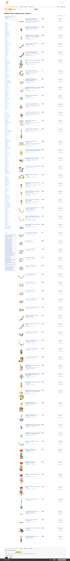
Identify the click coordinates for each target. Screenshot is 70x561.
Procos (6, 149)
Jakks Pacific (7, 102)
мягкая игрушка (7, 251)
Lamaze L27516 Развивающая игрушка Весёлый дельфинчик (31, 537)
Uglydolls (6, 190)
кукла (10, 247)
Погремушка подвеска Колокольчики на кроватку (32, 324)
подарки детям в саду (8, 259)
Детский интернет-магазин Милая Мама (11, 6)
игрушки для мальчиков (8, 244)
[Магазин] (4, 11)
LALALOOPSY (7, 108)
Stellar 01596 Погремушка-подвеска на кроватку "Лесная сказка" (32, 512)
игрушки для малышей (8, 243)
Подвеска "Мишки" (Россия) (30, 290)
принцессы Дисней (8, 261)
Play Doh (6, 145)
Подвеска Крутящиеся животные (31, 70)
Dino (6, 59)
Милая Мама (31, 6)
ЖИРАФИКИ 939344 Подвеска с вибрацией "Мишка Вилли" (32, 382)
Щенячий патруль (8, 227)
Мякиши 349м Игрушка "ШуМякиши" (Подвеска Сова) (31, 96)
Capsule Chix (7, 48)
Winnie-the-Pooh (7, 196)
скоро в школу (7, 267)
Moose (6, 129)
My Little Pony (7, 134)
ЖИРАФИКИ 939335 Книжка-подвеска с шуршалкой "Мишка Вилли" (32, 403)
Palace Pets (7, 139)
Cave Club (6, 50)
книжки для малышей (8, 246)
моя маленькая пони (8, 249)
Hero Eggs (6, 91)
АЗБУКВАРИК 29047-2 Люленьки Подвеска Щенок (32, 487)
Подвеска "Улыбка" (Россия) (30, 249)
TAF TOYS (6, 174)
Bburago (6, 39)
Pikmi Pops (7, 144)
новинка (12, 254)
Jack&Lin (6, 101)
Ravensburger (7, 153)
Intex (6, 97)
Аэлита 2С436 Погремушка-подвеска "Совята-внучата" (31, 520)
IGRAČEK (6, 95)
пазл (9, 256)
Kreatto (6, 107)
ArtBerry (6, 27)
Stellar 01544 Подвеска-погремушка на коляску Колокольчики (32, 316)
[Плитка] (63, 15)
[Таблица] (65, 15)
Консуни (6, 213)
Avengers (6, 28)
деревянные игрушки (8, 241)
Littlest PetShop (7, 116)
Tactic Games (7, 177)
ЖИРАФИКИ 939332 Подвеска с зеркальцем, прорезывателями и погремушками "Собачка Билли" (32, 374)
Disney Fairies (7, 61)
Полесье (6, 216)
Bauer (6, 38)
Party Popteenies (7, 140)
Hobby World (7, 92)
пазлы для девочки (8, 257)
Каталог (10, 9)
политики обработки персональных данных (29, 553)
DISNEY (6, 58)
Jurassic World (7, 103)
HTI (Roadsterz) (7, 87)
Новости (26, 6)
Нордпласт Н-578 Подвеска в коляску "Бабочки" (31, 442)
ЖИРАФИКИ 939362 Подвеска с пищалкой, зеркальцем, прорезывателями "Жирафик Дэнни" (32, 391)
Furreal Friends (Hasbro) (9, 82)
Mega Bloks (7, 124)
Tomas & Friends (7, 182)
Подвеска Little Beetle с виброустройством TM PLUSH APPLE (32, 225)
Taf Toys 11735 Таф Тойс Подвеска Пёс (31, 103)
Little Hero (6, 113)
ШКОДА (6, 224)
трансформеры (7, 268)
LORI (6, 112)
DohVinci (6, 64)
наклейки (11, 251)
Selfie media (7, 161)
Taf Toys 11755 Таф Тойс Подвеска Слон (32, 112)
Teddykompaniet (7, 180)
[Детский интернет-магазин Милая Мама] (7, 3)
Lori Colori (6, 117)
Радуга (6, 218)
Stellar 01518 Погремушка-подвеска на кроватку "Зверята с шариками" (32, 52)
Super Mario (7, 170)
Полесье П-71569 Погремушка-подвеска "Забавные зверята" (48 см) (32, 341)
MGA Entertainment (8, 122)
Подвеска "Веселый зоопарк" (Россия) (32, 307)
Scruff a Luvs (7, 160)
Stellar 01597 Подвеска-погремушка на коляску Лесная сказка (32, 44)
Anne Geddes (7, 24)
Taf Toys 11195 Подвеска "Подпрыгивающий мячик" (32, 60)
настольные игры (7, 254)
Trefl (6, 186)
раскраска (6, 266)
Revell (6, 154)
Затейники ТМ (7, 207)
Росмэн (6, 219)
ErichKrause (7, 70)
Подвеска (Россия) (28, 240)
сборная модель (11, 266)
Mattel (6, 123)
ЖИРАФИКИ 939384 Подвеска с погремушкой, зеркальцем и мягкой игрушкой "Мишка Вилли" (31, 79)
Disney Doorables (7, 60)
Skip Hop (6, 164)
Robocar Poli (7, 155)
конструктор (7, 247)
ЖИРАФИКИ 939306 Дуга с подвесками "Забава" (31, 175)
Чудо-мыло (7, 223)
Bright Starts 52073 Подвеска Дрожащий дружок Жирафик (32, 200)
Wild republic (7, 195)
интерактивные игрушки (8, 245)
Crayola (6, 53)
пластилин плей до (8, 258)
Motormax (6, 133)
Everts (6, 71)
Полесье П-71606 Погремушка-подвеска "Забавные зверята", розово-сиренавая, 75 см (32, 217)
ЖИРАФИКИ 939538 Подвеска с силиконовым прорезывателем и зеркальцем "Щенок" (33, 425)
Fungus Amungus (7, 80)
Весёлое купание (7, 203)
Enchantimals (7, 69)
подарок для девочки (8, 260)
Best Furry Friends (8, 42)
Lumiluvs (6, 119)
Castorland (6, 49)
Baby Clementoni (7, 34)
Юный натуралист (7, 228)
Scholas (6, 159)
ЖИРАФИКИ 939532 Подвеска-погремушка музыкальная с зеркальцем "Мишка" (32, 27)
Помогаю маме (7, 217)
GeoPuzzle (6, 85)
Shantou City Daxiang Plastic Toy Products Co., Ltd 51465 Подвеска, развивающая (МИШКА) (33, 150)
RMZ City (6, 150)
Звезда (6, 208)
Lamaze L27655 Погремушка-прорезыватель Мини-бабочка (33, 528)
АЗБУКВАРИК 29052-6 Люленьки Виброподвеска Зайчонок (30, 450)
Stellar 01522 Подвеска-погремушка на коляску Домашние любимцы (32, 19)
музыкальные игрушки (8, 250)
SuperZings (7, 171)
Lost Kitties (7, 118)
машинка (11, 248)
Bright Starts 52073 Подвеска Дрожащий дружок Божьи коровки (32, 192)
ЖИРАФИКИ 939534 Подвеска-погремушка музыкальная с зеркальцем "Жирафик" (32, 36)
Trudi (6, 187)
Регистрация (63, 6)
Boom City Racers (7, 44)
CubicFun (6, 55)
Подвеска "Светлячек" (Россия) (30, 265)
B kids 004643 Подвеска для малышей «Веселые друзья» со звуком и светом (32, 158)
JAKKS (6, 100)
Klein (6, 106)
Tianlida (6, 181)
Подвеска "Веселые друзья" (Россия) (31, 298)
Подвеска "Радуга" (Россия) (30, 257)
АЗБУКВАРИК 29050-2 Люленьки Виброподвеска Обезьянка (30, 462)
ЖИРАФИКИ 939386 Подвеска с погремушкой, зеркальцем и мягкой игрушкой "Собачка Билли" (33, 88)
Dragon (6, 65)
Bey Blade (6, 43)
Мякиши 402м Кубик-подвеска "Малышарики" (30, 121)
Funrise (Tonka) (7, 81)
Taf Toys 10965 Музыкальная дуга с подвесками (31, 142)
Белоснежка (7, 202)
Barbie (6, 37)
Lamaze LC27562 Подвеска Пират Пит (31, 348)
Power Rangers (7, 148)
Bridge (6, 45)
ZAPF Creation (7, 198)
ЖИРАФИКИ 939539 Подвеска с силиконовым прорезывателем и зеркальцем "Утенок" (33, 433)
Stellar (6, 169)
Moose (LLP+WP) (7, 132)
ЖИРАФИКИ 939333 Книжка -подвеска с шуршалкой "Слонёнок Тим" (32, 415)
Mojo (6, 127)
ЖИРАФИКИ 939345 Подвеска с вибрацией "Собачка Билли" (32, 366)
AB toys (6, 22)
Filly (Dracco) (7, 74)
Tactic (6, 176)
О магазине (6, 18)
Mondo (6, 128)
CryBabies (6, 54)
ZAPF (6, 197)
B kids (6, 29)
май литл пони (7, 248)
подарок (13, 259)
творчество (11, 267)
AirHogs (6, 23)
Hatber (6, 90)
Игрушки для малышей (8, 11)
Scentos (6, 158)
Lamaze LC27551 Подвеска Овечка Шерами (32, 166)
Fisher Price (7, 75)
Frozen (6, 79)
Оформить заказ (62, 559)
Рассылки (21, 6)
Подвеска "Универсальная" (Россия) (31, 232)
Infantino (6, 96)
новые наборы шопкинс (8, 255)
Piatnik (6, 143)
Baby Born (6, 33)
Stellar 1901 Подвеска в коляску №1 (31, 128)
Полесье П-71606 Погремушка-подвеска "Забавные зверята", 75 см (32, 208)
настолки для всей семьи (9, 252)
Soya (6, 166)
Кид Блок (6, 211)
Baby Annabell (7, 32)
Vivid (5, 192)
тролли (11, 268)
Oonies (6, 138)
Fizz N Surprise (7, 76)
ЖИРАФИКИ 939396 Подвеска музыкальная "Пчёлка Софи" (32, 183)
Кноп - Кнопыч (7, 212)
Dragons (6, 66)
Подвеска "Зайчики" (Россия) (30, 282)
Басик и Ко (6, 201)
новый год (6, 256)
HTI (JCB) (6, 86)
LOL (5, 111)
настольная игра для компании (10, 253)
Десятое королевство (8, 206)
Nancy (6, 137)
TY (5, 175)
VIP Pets (6, 191)
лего (12, 247)
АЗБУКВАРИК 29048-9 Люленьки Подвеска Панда (32, 475)
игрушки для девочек (8, 242)
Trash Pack (6, 185)
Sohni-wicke (7, 165)
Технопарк (6, 222)
